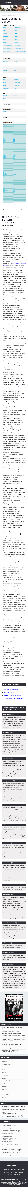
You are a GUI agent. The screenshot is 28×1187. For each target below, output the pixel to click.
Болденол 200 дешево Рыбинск (8, 1133)
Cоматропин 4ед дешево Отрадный (14, 698)
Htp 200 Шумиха (9, 1139)
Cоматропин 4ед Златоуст (8, 1128)
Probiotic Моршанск (7, 1141)
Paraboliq (4, 1086)
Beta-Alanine (5, 1061)
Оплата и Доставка (10, 1172)
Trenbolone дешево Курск (12, 1150)
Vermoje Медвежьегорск (11, 1131)
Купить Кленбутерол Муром (9, 1155)
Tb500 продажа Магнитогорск (12, 695)
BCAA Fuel (5, 1092)
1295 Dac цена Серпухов (11, 1144)
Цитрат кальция (6, 1064)
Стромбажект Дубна (9, 1125)
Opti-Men (4, 1069)
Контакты (17, 1174)
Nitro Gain (4, 1089)
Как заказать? (19, 1169)
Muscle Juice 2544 (7, 1081)
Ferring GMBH (5, 1094)
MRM (3, 1083)
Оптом (10, 1174)
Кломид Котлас (7, 1136)
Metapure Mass (6, 1067)
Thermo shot (5, 1075)
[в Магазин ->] (14, 1020)
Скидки (21, 1172)
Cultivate (4, 1078)
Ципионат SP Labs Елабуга (12, 1152)
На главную (8, 1169)
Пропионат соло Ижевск (11, 689)
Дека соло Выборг (9, 692)
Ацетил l (4, 1072)
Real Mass (4, 1097)
